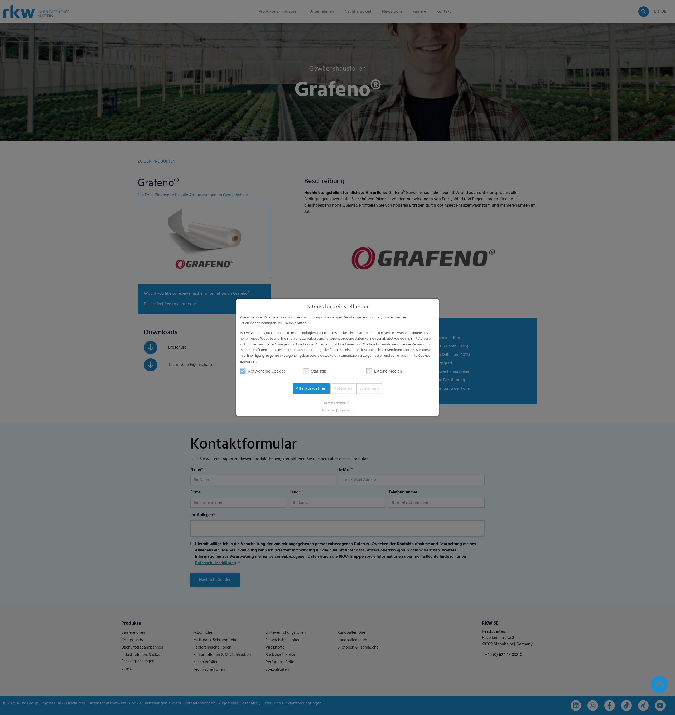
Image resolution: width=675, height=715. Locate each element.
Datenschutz (345, 410)
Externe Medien (388, 371)
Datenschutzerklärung (304, 350)
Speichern (369, 388)
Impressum (328, 410)
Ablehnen (343, 388)
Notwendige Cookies (267, 371)
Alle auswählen (311, 388)
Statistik (318, 371)
